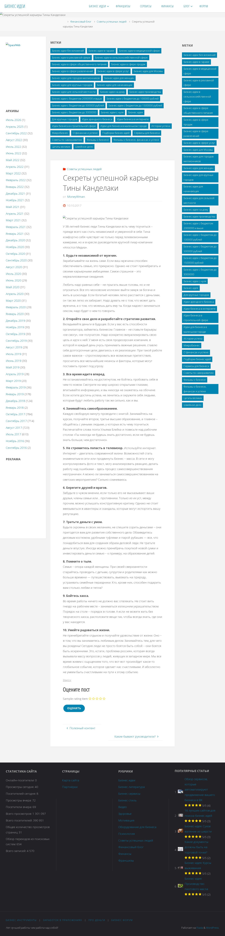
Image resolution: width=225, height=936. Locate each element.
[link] (217, 6)
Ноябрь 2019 (15, 327)
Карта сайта (70, 780)
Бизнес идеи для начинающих (114, 85)
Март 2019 (13, 381)
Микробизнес (60, 133)
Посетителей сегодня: (21, 794)
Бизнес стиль (127, 800)
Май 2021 (12, 207)
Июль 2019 (13, 354)
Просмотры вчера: (19, 800)
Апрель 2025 (15, 127)
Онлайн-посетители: (20, 780)
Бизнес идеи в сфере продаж (128, 64)
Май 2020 (12, 287)
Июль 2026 (13, 120)
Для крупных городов (64, 119)
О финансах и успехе (85, 133)
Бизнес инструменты (21, 920)
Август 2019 (14, 347)
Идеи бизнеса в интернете (133, 119)
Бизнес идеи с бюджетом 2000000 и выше (77, 98)
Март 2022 (13, 173)
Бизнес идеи (126, 780)
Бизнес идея (135, 112)
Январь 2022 (15, 187)
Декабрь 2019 (15, 321)
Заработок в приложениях (62, 920)
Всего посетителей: (19, 820)
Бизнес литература (131, 787)
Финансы (124, 854)
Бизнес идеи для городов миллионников (76, 78)
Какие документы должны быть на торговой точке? (196, 847)
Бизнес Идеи (14, 6)
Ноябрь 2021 (15, 200)
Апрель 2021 (15, 214)
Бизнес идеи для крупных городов (72, 85)
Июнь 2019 (13, 361)
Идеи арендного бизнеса (97, 119)
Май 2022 (12, 160)
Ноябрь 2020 (15, 247)
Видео (122, 807)
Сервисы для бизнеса (147, 133)
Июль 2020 (13, 274)
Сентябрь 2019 (16, 341)
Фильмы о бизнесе (98, 139)
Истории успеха (160, 126)
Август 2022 (14, 140)
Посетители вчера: (19, 807)
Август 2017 (14, 428)
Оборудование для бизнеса (137, 827)
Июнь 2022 (13, 153)
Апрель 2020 (15, 294)
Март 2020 (13, 301)
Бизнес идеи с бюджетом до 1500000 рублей (135, 105)
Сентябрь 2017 (16, 421)
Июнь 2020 (13, 280)
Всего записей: (16, 851)
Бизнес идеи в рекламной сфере (71, 57)
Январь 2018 (15, 408)
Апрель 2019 (15, 374)
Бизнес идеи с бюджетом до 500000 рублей (78, 105)
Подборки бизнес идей (115, 133)
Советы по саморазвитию (67, 139)
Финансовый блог (80, 21)
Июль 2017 (13, 434)
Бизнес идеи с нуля (112, 112)
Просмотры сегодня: (20, 787)
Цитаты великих (61, 146)
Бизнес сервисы (129, 794)
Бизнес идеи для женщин (119, 78)
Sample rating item (75, 699)
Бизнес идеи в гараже (101, 50)
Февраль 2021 (16, 227)
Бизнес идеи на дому (112, 92)
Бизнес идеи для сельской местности (74, 92)
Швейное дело (84, 146)
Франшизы (126, 861)
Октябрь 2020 (15, 254)
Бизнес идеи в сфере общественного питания (79, 64)
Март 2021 (13, 220)
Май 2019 (12, 367)
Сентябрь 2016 (16, 448)
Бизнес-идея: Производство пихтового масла (196, 884)
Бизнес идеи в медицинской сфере (139, 50)
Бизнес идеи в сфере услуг (113, 71)
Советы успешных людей (111, 21)
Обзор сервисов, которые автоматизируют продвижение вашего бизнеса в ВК (200, 789)
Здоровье (124, 814)
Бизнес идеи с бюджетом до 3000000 (74, 112)
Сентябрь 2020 (16, 260)
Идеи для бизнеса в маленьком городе (123, 126)
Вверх (67, 680)
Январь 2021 (15, 234)
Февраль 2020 (16, 307)
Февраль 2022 (16, 180)
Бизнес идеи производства (145, 92)
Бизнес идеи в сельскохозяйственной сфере (121, 57)
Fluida (199, 927)
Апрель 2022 (15, 167)
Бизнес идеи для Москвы (148, 71)
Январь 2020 (15, 314)
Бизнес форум (122, 920)
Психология (126, 834)
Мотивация (126, 820)
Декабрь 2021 (15, 194)
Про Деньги (96, 920)
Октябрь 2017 (15, 414)
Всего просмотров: (19, 814)
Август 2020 (14, 267)
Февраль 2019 (16, 387)
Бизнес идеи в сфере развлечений (72, 71)
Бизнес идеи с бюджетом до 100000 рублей (133, 98)
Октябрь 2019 (15, 334)
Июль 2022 (13, 147)
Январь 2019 (15, 394)
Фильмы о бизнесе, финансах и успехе (136, 139)
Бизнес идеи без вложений (68, 50)
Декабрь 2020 (15, 240)
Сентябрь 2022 (16, 133)
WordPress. (212, 927)
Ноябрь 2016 (15, 441)
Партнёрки (70, 787)
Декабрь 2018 (15, 401)
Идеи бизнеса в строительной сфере (74, 126)
